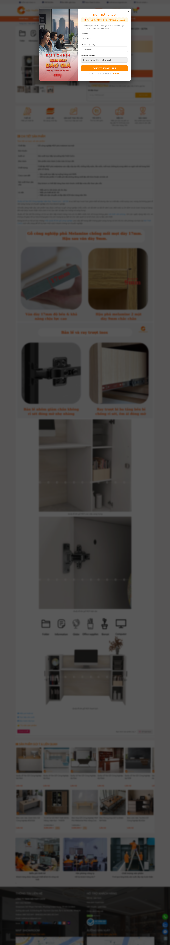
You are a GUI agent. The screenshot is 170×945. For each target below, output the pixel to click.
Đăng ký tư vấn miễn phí (104, 68)
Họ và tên (84, 34)
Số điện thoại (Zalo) (88, 45)
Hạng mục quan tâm (88, 55)
